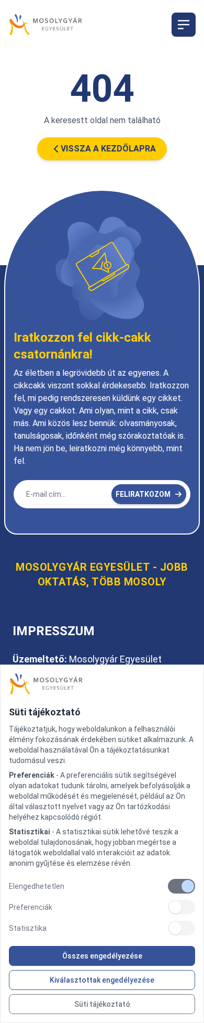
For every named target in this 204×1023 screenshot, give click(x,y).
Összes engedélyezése (102, 956)
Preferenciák (30, 907)
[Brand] (102, 683)
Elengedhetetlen (36, 886)
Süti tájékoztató (102, 1004)
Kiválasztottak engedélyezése (102, 980)
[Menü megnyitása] (184, 25)
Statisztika (28, 928)
